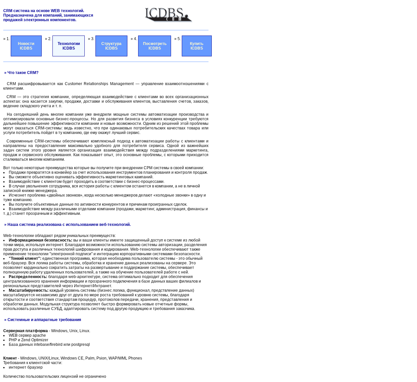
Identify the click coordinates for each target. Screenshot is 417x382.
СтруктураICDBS (111, 46)
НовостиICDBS (26, 46)
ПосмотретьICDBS (154, 46)
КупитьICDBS (196, 46)
